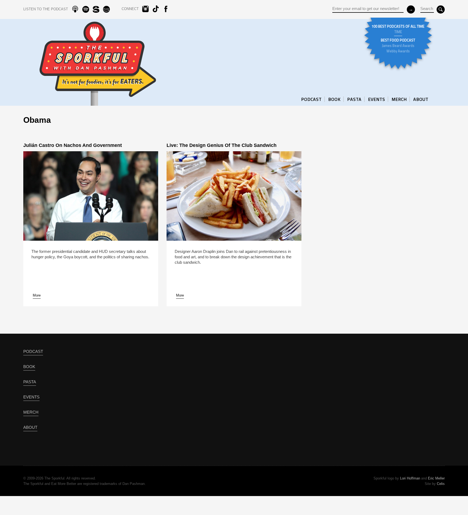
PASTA (354, 99)
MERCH (399, 99)
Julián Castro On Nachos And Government (72, 145)
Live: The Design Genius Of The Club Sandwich (222, 145)
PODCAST (311, 99)
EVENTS (376, 99)
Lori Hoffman (410, 478)
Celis (441, 484)
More (37, 295)
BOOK (334, 99)
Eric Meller (436, 478)
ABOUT (420, 99)
